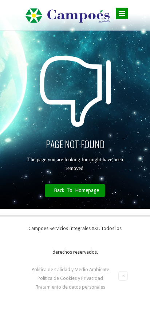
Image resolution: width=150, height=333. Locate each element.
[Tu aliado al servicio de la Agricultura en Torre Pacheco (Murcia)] (67, 15)
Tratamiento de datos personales (70, 287)
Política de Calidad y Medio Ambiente (70, 269)
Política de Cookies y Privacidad (70, 278)
